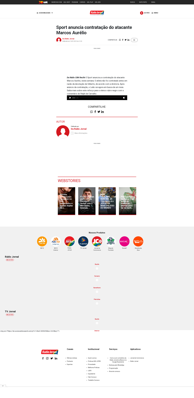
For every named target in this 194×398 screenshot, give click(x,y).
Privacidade (91, 364)
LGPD (89, 370)
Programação (113, 368)
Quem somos (92, 358)
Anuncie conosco (114, 371)
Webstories (69, 180)
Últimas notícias (72, 358)
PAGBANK (75, 2)
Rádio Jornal (134, 361)
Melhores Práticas (94, 367)
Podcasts (70, 361)
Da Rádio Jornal (68, 39)
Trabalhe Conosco (94, 380)
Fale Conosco (92, 377)
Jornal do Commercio (137, 358)
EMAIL (153, 2)
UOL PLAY (90, 2)
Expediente (91, 374)
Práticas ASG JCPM (94, 361)
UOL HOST (66, 2)
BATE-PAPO (143, 2)
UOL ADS (98, 2)
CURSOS (82, 2)
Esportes (70, 364)
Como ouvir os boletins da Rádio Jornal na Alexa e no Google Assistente (118, 360)
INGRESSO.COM (56, 2)
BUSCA (132, 2)
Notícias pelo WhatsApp (116, 365)
